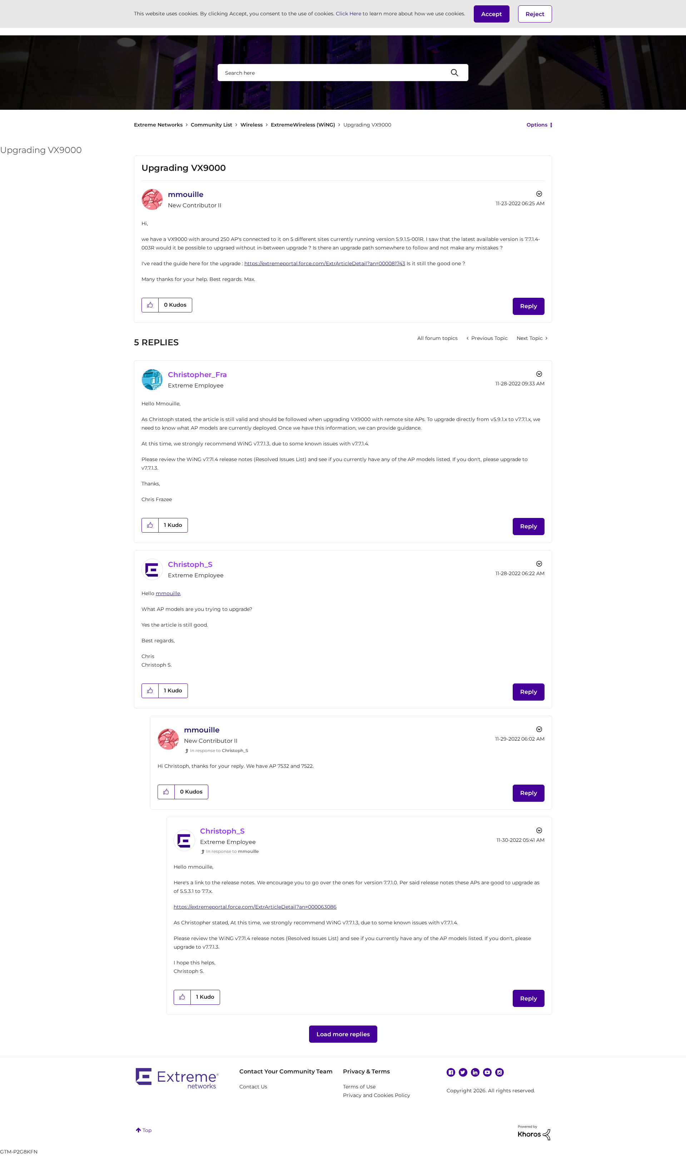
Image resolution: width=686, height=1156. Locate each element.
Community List (211, 125)
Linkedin (475, 1072)
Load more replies (343, 1034)
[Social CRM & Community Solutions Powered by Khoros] (534, 1132)
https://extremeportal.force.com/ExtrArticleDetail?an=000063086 (255, 907)
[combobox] (343, 72)
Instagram (499, 1072)
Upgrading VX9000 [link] (367, 125)
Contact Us (253, 1086)
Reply (528, 306)
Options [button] (537, 125)
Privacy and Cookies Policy (376, 1095)
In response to (219, 750)
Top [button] (147, 1130)
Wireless (251, 125)
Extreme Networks (158, 125)
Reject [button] (535, 14)
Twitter (463, 1072)
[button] (491, 14)
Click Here (348, 13)
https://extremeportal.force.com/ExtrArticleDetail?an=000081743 (324, 263)
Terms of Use (359, 1086)
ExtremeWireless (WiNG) (303, 125)
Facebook (451, 1072)
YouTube (487, 1072)
